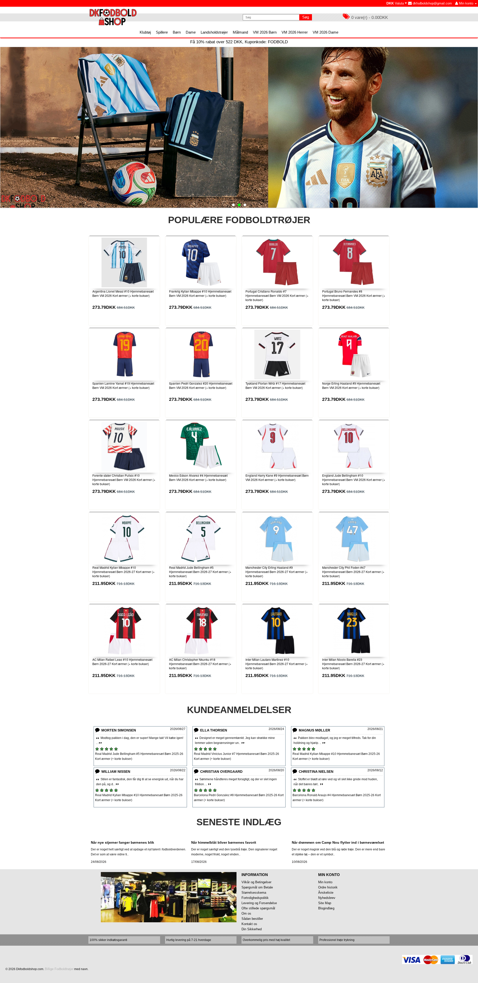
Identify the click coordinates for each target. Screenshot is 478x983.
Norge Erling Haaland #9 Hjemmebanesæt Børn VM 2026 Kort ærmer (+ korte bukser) (351, 385)
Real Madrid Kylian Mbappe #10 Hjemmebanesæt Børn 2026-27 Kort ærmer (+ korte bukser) (123, 571)
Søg (305, 17)
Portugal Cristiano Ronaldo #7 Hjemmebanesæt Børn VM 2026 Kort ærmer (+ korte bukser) (276, 295)
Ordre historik (328, 887)
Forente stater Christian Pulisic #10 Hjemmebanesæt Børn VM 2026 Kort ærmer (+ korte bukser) (123, 479)
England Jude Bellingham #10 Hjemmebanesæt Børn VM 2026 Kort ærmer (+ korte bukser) (353, 479)
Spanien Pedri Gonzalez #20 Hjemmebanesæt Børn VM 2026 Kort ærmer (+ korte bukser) (200, 385)
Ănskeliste (325, 892)
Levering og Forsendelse (259, 903)
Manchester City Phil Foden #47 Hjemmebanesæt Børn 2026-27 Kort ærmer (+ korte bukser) (353, 571)
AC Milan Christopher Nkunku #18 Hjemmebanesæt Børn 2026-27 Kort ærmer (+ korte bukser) (200, 663)
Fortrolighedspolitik (255, 898)
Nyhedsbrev (326, 898)
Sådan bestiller (252, 919)
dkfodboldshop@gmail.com (432, 3)
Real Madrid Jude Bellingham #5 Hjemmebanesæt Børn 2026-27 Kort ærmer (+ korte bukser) (200, 571)
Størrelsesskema (253, 892)
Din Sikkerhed (251, 929)
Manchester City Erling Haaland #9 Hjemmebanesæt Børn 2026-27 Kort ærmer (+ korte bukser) (276, 571)
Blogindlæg (326, 908)
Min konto (325, 882)
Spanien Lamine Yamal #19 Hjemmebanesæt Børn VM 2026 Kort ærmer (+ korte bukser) (123, 385)
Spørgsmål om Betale (257, 887)
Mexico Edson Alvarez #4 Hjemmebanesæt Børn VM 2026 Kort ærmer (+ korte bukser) (198, 477)
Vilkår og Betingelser (256, 882)
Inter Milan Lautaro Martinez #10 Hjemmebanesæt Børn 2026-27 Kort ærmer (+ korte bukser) (276, 663)
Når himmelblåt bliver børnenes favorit (223, 842)
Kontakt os (249, 924)
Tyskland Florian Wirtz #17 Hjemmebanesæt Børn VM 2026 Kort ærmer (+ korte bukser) (275, 385)
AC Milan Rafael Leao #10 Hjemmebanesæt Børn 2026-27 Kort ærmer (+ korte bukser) (122, 661)
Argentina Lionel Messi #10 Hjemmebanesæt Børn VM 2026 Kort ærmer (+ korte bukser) (123, 293)
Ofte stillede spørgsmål (258, 908)
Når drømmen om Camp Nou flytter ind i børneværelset (338, 842)
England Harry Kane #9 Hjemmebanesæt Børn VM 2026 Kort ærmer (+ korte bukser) (277, 477)
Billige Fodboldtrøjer (59, 969)
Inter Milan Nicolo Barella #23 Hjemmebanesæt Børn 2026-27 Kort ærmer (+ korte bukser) (353, 663)
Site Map (324, 903)
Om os (246, 913)
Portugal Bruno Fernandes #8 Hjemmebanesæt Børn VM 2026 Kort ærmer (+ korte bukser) (353, 295)
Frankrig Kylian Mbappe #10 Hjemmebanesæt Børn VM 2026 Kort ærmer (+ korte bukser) (200, 293)
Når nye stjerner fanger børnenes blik (122, 842)
